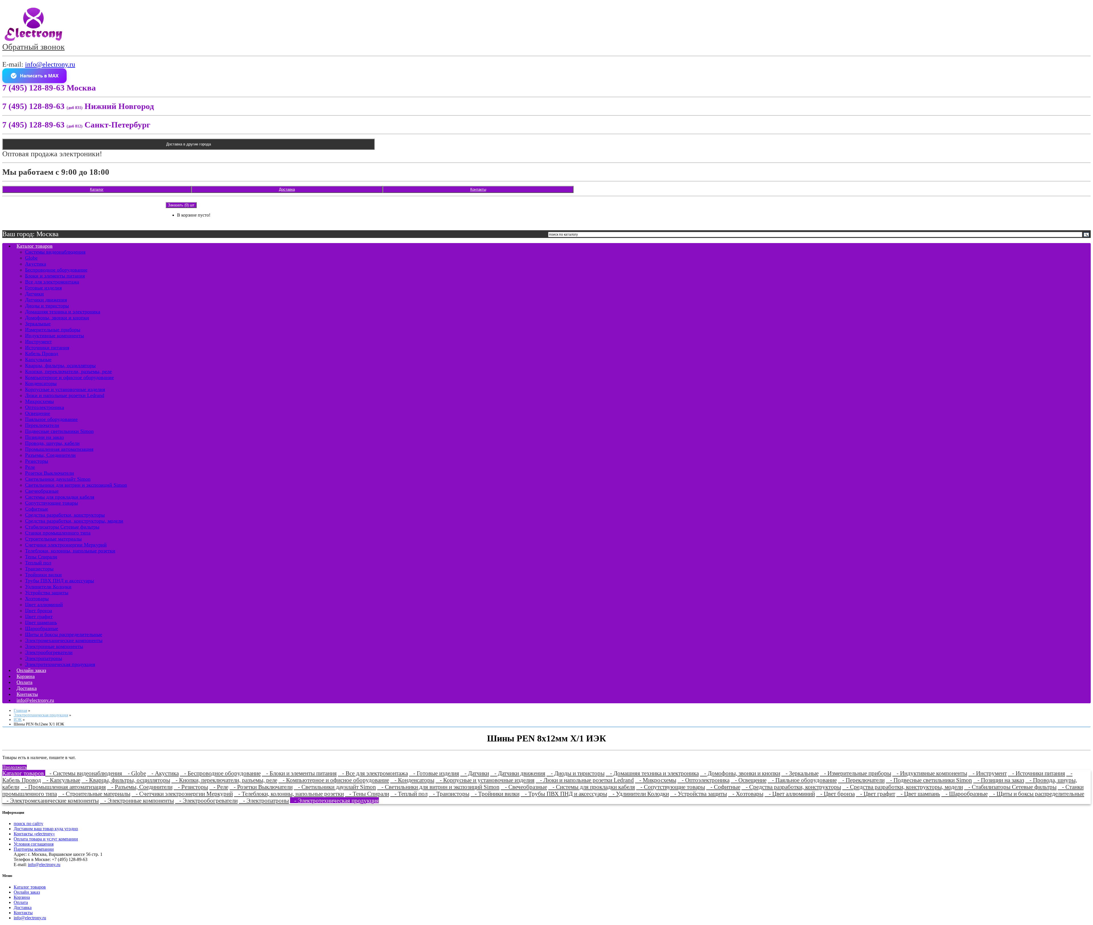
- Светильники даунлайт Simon (335, 787)
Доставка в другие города (188, 144)
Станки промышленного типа (58, 533)
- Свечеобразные (524, 787)
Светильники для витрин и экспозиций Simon (76, 485)
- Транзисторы (449, 793)
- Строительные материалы (94, 793)
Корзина (22, 897)
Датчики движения (46, 300)
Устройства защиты (46, 592)
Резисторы (36, 461)
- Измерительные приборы (855, 773)
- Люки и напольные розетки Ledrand (585, 780)
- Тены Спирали (367, 793)
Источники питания (47, 347)
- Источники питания (1036, 773)
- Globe (135, 773)
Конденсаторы (41, 383)
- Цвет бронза (835, 793)
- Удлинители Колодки (638, 793)
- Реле (218, 787)
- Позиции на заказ (998, 780)
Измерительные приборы (52, 329)
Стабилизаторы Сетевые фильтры (62, 527)
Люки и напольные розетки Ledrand (64, 395)
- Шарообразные (964, 793)
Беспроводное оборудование (56, 270)
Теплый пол (38, 563)
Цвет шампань (41, 622)
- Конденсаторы (412, 780)
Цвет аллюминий (44, 604)
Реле (30, 467)
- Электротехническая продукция (334, 800)
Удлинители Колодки (48, 586)
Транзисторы (39, 569)
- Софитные (723, 787)
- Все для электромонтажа (373, 773)
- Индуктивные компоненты (929, 773)
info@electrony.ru (50, 64)
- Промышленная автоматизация (63, 787)
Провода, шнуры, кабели (52, 443)
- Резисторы (191, 787)
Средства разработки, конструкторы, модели (74, 521)
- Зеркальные (800, 773)
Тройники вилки (43, 574)
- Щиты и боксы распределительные (1036, 793)
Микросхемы (39, 401)
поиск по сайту (28, 823)
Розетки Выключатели (49, 473)
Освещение (37, 413)
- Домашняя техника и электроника (652, 773)
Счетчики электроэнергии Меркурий (66, 545)
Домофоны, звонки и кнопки (57, 317)
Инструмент (38, 341)
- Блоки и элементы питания (299, 773)
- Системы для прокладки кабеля (591, 787)
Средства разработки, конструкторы (65, 515)
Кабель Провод (41, 353)
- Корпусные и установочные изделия (485, 780)
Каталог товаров (35, 246)
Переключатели (42, 425)
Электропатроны (43, 658)
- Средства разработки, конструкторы (791, 787)
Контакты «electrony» (34, 833)
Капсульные (38, 359)
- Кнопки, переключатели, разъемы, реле (224, 780)
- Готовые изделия (434, 773)
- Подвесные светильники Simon (929, 780)
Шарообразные (41, 628)
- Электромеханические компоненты (50, 800)
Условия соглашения (34, 844)
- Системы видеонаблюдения (84, 773)
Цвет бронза (38, 610)
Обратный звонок (33, 46)
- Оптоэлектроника (703, 780)
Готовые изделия (43, 288)
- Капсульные (61, 780)
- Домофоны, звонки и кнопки (740, 773)
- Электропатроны (264, 800)
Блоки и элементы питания (55, 276)
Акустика (35, 264)
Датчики (34, 294)
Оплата (21, 902)
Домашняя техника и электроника (62, 311)
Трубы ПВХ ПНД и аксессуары (59, 580)
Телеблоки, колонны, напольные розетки (70, 551)
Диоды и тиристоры (47, 306)
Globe (31, 258)
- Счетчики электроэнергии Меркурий (182, 793)
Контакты (478, 189)
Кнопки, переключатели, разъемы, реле (68, 371)
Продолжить (14, 767)
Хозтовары (37, 598)
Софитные (36, 509)
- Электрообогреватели (206, 800)
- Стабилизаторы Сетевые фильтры (1010, 787)
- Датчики (474, 773)
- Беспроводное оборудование (220, 773)
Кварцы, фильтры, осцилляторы (60, 365)
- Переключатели (861, 780)
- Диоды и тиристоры (575, 773)
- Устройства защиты (698, 793)
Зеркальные (38, 323)
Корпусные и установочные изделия (65, 389)
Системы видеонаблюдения (55, 252)
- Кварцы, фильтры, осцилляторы (125, 780)
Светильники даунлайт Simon (58, 479)
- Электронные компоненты (137, 800)
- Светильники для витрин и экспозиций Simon (438, 787)
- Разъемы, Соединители (139, 787)
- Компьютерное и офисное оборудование (333, 780)
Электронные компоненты (54, 646)
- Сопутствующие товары (670, 787)
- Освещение (749, 780)
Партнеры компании (34, 849)
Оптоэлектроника (44, 407)
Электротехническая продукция (60, 664)
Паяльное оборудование (51, 419)
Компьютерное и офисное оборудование (69, 377)
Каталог (97, 189)
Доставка (287, 189)
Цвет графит (39, 616)
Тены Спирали (41, 557)
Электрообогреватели (49, 652)
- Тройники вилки (495, 793)
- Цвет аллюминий (790, 793)
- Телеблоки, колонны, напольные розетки (289, 793)
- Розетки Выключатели (261, 787)
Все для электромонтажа (52, 282)
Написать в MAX (39, 76)
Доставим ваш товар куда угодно (46, 828)
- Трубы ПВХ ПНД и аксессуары (564, 793)
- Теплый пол (409, 793)
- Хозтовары (745, 793)
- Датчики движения (517, 773)
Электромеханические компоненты (63, 640)
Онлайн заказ (27, 892)
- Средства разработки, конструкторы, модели (902, 787)
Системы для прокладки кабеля (59, 497)
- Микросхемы (655, 780)
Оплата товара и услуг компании (46, 838)
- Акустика (163, 773)
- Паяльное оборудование (802, 780)
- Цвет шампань (918, 793)
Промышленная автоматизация (59, 449)
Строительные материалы (53, 539)
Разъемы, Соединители (50, 455)
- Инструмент (987, 773)
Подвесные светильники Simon (59, 431)
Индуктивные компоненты (54, 335)
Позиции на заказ (44, 437)
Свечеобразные (42, 491)
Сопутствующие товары (51, 503)
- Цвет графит (875, 793)
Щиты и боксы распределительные (63, 634)
